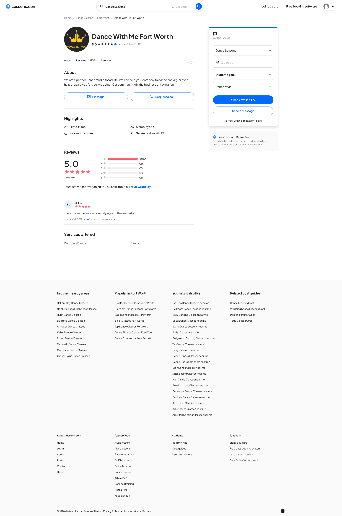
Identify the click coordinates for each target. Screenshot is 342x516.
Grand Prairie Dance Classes (73, 355)
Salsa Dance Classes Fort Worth (133, 314)
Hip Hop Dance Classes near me (190, 302)
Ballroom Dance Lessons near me (191, 308)
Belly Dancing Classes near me (190, 314)
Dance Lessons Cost (242, 302)
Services (106, 60)
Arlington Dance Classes (71, 326)
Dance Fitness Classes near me (190, 355)
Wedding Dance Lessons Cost (247, 308)
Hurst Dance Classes (69, 314)
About (68, 60)
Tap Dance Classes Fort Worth (132, 326)
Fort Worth (103, 17)
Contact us (63, 466)
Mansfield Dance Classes (71, 344)
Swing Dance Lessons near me (190, 326)
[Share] (191, 60)
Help (60, 472)
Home (67, 17)
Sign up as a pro (238, 442)
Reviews (81, 60)
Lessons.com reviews (242, 454)
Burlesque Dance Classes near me (192, 391)
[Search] (199, 6)
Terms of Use (91, 511)
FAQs (93, 60)
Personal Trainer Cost (242, 314)
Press (60, 460)
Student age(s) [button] (226, 75)
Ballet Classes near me (185, 332)
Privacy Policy (111, 511)
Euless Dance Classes (69, 338)
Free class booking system (245, 448)
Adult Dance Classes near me (189, 408)
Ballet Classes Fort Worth (129, 320)
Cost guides (179, 448)
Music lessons (123, 442)
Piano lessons (122, 448)
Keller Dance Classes (69, 332)
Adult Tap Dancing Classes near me (192, 414)
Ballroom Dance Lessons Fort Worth (135, 308)
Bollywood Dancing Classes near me (193, 338)
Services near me (182, 454)
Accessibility (130, 511)
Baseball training (124, 483)
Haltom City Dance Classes (72, 302)
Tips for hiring (179, 442)
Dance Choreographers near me (191, 361)
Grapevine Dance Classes (72, 350)
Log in (60, 448)
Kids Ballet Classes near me (188, 403)
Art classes (121, 477)
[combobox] (133, 6)
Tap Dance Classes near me (188, 344)
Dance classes (123, 472)
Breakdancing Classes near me (190, 385)
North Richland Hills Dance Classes (77, 308)
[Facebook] (283, 511)
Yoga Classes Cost (241, 320)
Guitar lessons (123, 466)
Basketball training (125, 454)
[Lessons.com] (21, 6)
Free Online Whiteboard (244, 460)
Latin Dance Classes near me (189, 367)
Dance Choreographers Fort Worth (135, 338)
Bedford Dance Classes (71, 320)
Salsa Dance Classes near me (189, 320)
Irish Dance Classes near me (188, 379)
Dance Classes (84, 17)
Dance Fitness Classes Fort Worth (134, 332)
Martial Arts (121, 489)
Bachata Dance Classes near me (191, 397)
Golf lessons (122, 460)
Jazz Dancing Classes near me (189, 373)
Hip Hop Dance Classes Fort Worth (134, 302)
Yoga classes (122, 495)
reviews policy (141, 187)
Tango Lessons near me (186, 350)
